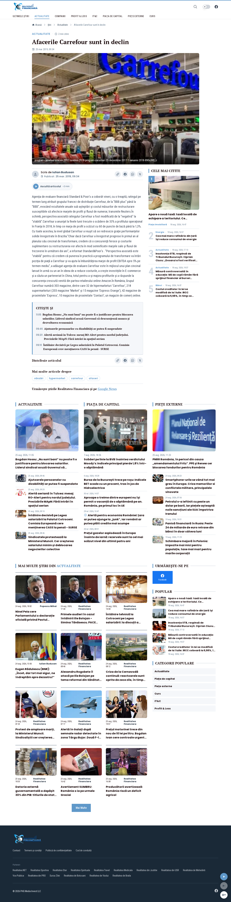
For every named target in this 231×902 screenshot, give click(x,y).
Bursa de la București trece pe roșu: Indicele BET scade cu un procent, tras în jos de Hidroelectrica (115, 484)
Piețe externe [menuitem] (136, 16)
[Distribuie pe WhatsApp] (133, 174)
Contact (16, 850)
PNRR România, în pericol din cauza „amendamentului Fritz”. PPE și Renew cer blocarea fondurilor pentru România (182, 463)
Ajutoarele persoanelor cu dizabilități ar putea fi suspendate (83, 329)
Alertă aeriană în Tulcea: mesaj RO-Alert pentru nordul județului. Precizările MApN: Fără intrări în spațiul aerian (86, 337)
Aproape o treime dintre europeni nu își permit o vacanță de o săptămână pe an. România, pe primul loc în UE (113, 502)
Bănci (159, 285)
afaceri (93, 378)
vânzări (38, 378)
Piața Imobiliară (157, 224)
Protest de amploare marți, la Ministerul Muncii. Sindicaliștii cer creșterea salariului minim (35, 735)
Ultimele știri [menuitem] (21, 16)
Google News (107, 389)
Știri (49, 24)
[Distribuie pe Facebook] (125, 174)
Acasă (38, 24)
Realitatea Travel (102, 870)
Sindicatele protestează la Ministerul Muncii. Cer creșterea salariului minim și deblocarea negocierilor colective (51, 543)
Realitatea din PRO (37, 875)
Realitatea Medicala (123, 870)
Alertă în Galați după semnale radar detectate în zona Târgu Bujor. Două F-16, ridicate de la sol (81, 735)
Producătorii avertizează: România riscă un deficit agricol (124, 791)
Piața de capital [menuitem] (113, 16)
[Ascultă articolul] (224, 876)
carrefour (77, 378)
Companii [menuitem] (60, 16)
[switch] (206, 7)
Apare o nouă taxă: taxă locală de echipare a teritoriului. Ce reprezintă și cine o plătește (172, 218)
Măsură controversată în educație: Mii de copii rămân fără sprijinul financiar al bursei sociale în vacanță (177, 276)
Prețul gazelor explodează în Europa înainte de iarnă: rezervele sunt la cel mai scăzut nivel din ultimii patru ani (113, 537)
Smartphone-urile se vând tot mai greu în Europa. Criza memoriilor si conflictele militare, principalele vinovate (190, 486)
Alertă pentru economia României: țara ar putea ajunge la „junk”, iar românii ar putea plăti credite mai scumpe (114, 519)
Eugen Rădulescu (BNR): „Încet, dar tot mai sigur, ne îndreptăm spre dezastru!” (35, 673)
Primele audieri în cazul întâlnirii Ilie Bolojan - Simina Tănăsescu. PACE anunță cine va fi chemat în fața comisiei (80, 622)
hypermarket (57, 378)
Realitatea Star (60, 870)
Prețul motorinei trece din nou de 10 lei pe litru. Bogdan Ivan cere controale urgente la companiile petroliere (126, 735)
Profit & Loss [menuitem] (79, 16)
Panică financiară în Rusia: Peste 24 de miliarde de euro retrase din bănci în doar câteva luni (189, 527)
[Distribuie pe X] (140, 174)
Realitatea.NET (20, 870)
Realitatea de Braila (122, 875)
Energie (160, 232)
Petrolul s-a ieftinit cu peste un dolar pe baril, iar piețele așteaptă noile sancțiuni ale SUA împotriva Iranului (190, 508)
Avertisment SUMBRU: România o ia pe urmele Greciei (78, 791)
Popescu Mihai (48, 606)
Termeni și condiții (33, 850)
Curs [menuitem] (152, 16)
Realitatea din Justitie (147, 870)
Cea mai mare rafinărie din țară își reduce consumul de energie (176, 237)
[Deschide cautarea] (195, 6)
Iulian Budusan (63, 172)
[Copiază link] (118, 174)
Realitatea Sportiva (40, 870)
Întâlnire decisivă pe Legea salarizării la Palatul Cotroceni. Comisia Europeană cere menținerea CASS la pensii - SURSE (86, 347)
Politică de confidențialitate (59, 850)
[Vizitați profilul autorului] (35, 174)
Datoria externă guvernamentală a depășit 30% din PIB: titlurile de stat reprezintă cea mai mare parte (34, 795)
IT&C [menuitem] (94, 16)
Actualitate (62, 24)
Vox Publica (18, 875)
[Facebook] (216, 7)
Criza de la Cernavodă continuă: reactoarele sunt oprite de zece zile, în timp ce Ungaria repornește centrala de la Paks (125, 680)
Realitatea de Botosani (75, 875)
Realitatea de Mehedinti (194, 870)
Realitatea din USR (170, 870)
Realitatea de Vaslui (99, 875)
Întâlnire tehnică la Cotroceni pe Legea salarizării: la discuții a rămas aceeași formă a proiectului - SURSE (122, 622)
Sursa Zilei (55, 875)
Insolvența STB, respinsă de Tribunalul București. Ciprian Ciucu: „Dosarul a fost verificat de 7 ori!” (175, 258)
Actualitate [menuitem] (41, 16)
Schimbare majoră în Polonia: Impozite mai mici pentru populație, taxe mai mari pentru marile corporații (188, 547)
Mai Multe (81, 807)
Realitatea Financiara (84, 607)
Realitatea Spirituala (80, 870)
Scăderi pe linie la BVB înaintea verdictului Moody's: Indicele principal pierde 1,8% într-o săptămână (115, 463)
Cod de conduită (83, 850)
